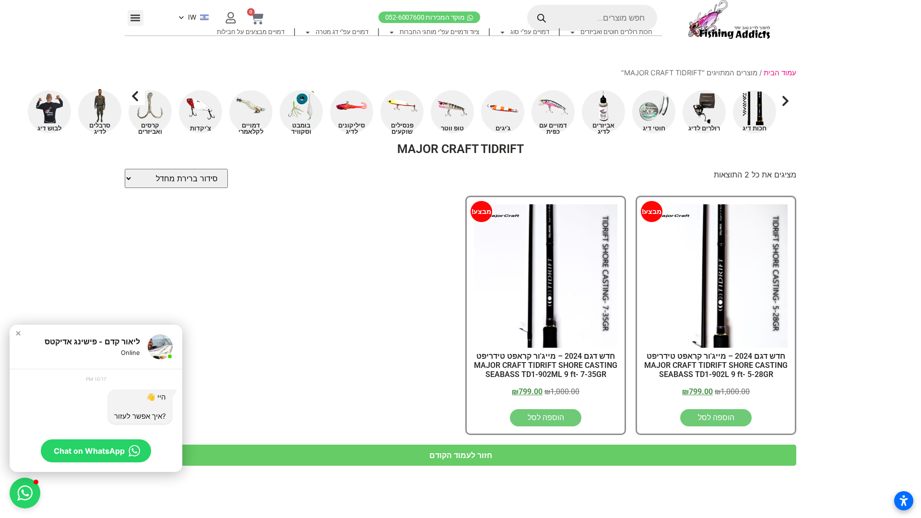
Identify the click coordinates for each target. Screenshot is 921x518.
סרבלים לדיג (99, 128)
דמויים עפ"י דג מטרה (342, 31)
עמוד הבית (780, 73)
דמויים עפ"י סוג (529, 31)
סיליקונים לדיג (351, 128)
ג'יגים (503, 128)
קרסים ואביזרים (150, 128)
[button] (135, 18)
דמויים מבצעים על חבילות (250, 31)
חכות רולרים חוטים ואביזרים (616, 31)
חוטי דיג (654, 128)
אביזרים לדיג (603, 128)
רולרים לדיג (704, 128)
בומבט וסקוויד (301, 128)
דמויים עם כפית (553, 128)
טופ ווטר (452, 128)
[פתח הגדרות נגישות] (903, 500)
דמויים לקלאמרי (250, 128)
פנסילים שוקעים (402, 128)
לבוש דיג (49, 128)
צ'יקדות (200, 128)
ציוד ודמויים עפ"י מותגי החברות (439, 31)
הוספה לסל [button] (716, 417)
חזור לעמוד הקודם (460, 455)
